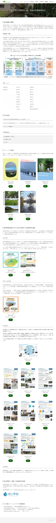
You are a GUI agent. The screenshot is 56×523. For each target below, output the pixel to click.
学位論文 (36, 1)
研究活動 (31, 1)
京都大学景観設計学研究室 (9, 508)
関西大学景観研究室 (8, 506)
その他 (6, 142)
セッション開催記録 (8, 126)
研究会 (46, 1)
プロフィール (26, 1)
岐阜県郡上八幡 (8, 139)
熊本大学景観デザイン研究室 (10, 509)
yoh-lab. (52, 520)
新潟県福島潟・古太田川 (9, 136)
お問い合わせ (51, 1)
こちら (20, 472)
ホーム (21, 1)
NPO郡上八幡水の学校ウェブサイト (21, 489)
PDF (11, 186)
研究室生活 (42, 1)
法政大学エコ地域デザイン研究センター (12, 511)
